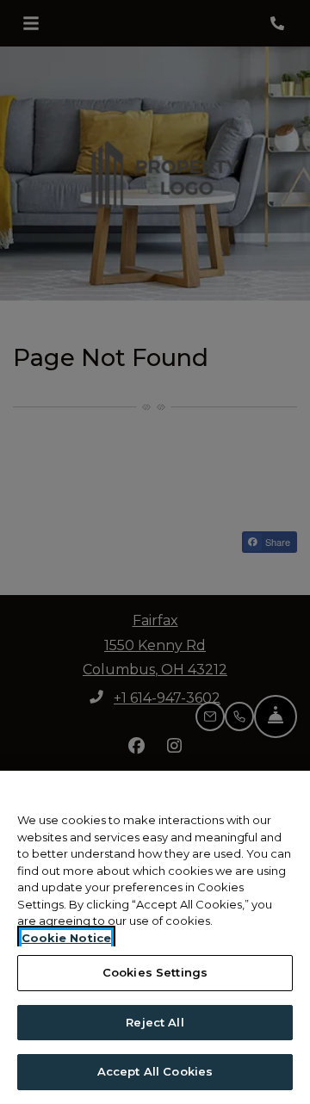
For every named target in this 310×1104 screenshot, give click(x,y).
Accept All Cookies (155, 1071)
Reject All (154, 1022)
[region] (155, 937)
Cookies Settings (155, 972)
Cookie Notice (66, 938)
